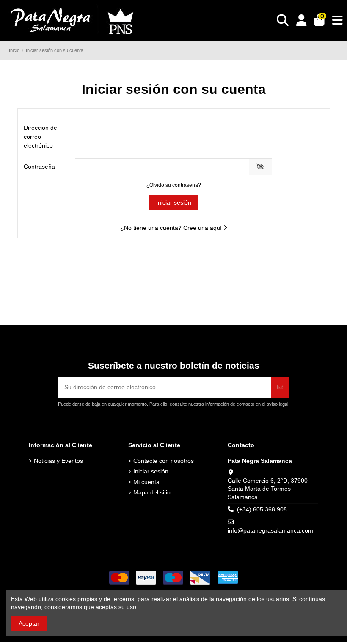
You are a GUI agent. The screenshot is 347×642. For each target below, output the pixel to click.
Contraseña (39, 166)
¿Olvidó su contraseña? (173, 185)
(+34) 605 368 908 (262, 509)
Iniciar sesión (173, 202)
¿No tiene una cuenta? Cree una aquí (171, 227)
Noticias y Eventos (58, 460)
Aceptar (29, 623)
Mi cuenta (146, 481)
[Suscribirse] (280, 387)
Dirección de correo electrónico (40, 136)
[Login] (301, 20)
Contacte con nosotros (163, 460)
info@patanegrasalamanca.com (270, 530)
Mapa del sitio (152, 492)
